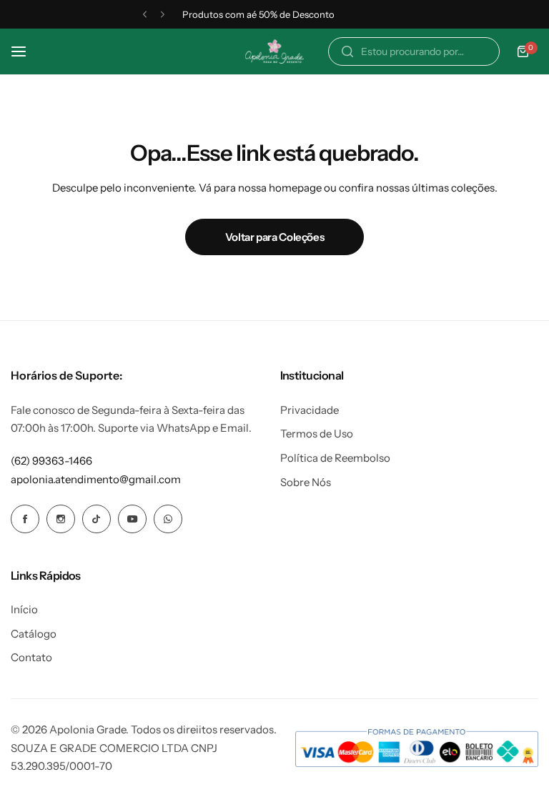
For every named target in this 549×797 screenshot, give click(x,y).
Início (24, 609)
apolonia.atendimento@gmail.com (96, 479)
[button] (145, 14)
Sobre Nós (305, 482)
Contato (31, 657)
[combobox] (414, 51)
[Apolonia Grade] (274, 51)
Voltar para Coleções (275, 237)
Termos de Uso (316, 433)
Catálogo (33, 633)
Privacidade (309, 410)
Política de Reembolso (335, 458)
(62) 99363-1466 (51, 460)
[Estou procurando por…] (347, 51)
